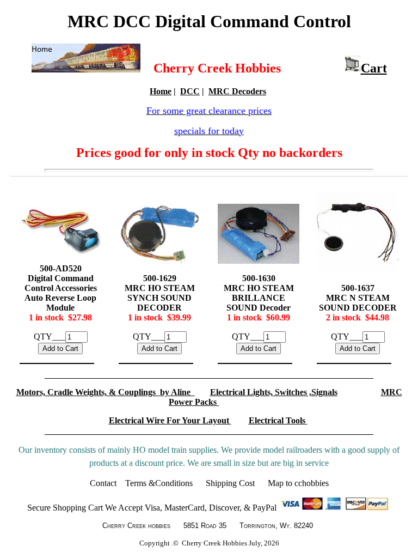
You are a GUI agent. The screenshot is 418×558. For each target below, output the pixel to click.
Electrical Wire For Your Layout (170, 420)
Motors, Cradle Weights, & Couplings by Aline (105, 392)
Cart (374, 68)
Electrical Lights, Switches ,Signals (273, 392)
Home (160, 91)
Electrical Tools (278, 420)
